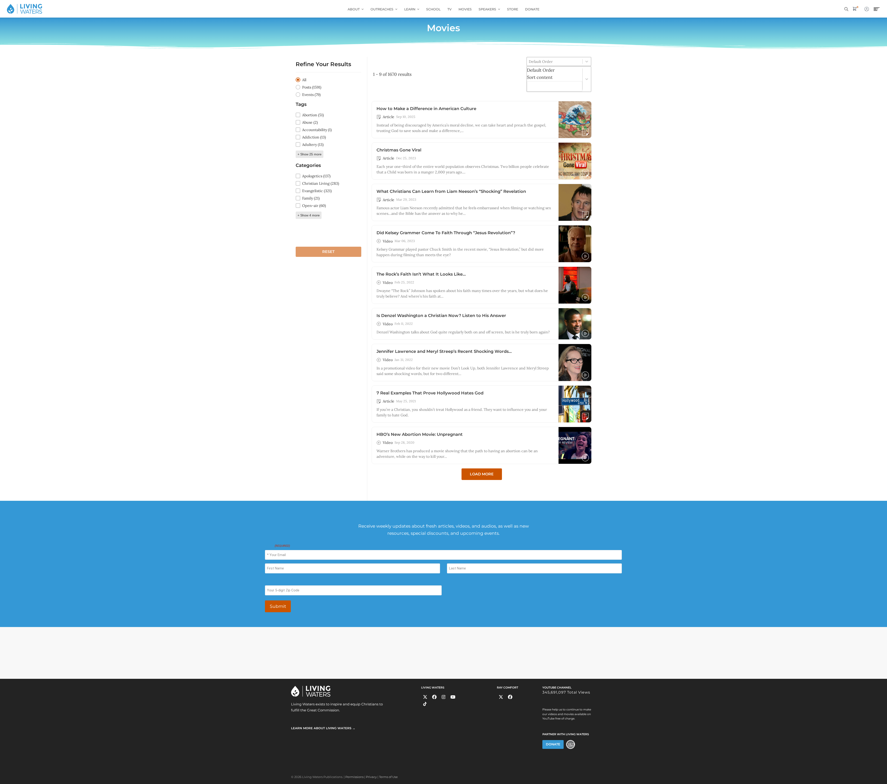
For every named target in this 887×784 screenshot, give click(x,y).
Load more (482, 474)
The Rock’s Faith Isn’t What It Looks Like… (421, 274)
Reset (328, 251)
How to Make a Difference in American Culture (426, 108)
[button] (328, 79)
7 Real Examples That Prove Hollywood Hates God (430, 393)
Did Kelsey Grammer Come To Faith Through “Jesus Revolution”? (446, 232)
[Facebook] (434, 697)
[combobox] (554, 79)
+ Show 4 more (309, 215)
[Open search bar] (846, 8)
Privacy (371, 777)
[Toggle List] (587, 79)
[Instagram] (444, 697)
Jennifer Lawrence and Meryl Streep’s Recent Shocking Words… (444, 351)
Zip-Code (272, 581)
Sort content (540, 77)
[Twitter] (425, 697)
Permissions (354, 777)
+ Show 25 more (310, 154)
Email (277, 545)
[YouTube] (453, 697)
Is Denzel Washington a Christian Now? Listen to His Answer (441, 315)
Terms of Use (388, 777)
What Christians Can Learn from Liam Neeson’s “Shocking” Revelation (451, 191)
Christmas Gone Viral (399, 150)
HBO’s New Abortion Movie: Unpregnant (420, 434)
